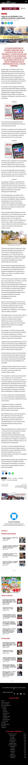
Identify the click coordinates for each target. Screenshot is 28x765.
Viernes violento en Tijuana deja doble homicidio (10, 538)
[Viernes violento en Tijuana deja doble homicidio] (22, 540)
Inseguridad (20, 478)
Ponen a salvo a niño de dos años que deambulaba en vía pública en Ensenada (9, 623)
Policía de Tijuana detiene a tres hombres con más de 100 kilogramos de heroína (9, 616)
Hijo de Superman (4, 485)
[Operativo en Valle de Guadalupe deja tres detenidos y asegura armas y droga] (22, 564)
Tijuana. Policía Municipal (12, 480)
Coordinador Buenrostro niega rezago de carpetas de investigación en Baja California (10, 554)
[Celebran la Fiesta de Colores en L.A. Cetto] (19, 609)
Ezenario (4, 13)
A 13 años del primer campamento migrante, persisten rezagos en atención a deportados (11, 546)
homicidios (15, 478)
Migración (4, 480)
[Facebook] (2, 23)
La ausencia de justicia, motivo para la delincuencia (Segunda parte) (21, 487)
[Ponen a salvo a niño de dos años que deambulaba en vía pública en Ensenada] (19, 623)
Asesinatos (9, 478)
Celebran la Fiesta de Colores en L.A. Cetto (8, 608)
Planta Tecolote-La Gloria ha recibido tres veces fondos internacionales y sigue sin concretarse (9, 630)
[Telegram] (11, 23)
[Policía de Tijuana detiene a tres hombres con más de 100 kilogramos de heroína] (19, 616)
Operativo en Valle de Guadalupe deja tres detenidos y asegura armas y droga (10, 562)
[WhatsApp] (5, 23)
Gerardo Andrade (8, 20)
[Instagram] (17, 694)
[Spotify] (21, 694)
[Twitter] (8, 23)
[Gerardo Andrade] (2, 20)
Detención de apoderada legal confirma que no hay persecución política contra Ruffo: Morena (9, 601)
